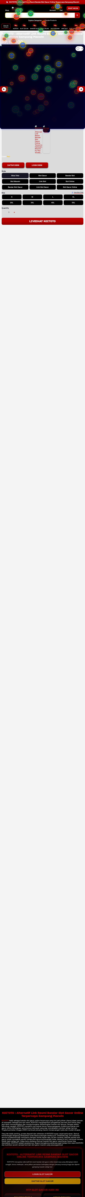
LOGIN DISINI (37, 165)
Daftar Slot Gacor (42, 1181)
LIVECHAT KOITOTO (42, 221)
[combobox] (40, 15)
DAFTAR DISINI (13, 165)
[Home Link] (18, 9)
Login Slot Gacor (42, 1174)
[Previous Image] (4, 89)
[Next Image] (81, 89)
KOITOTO (5, 1121)
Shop (7, 10)
